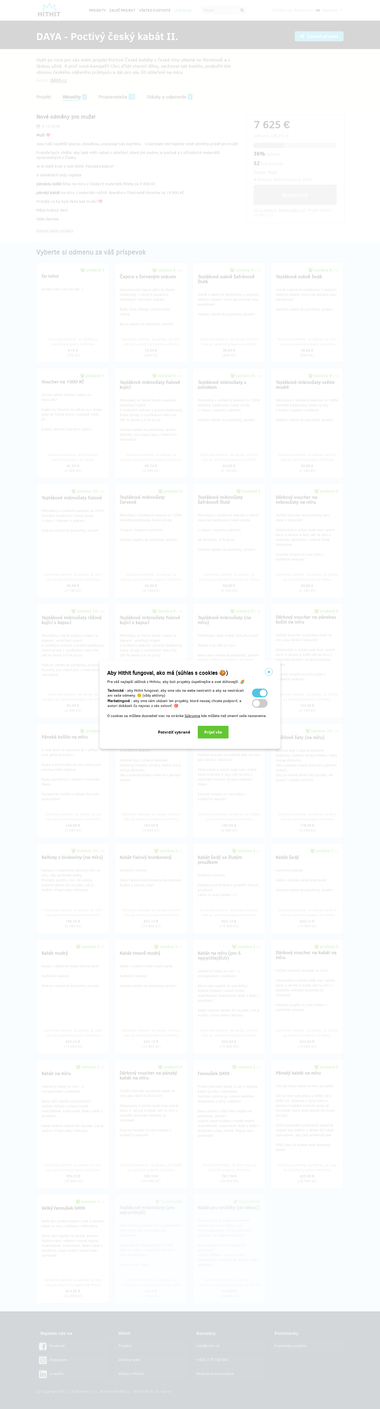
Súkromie (192, 715)
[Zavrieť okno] (269, 672)
